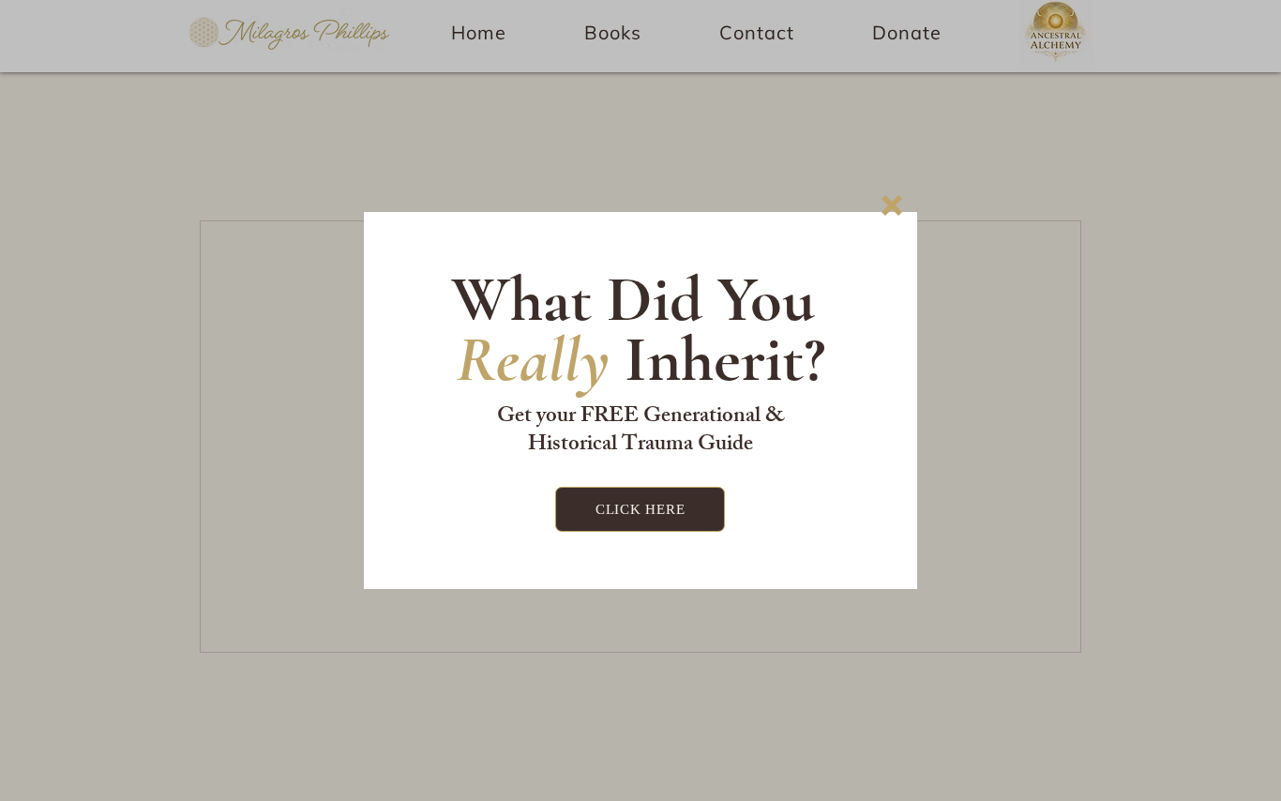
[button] (892, 205)
